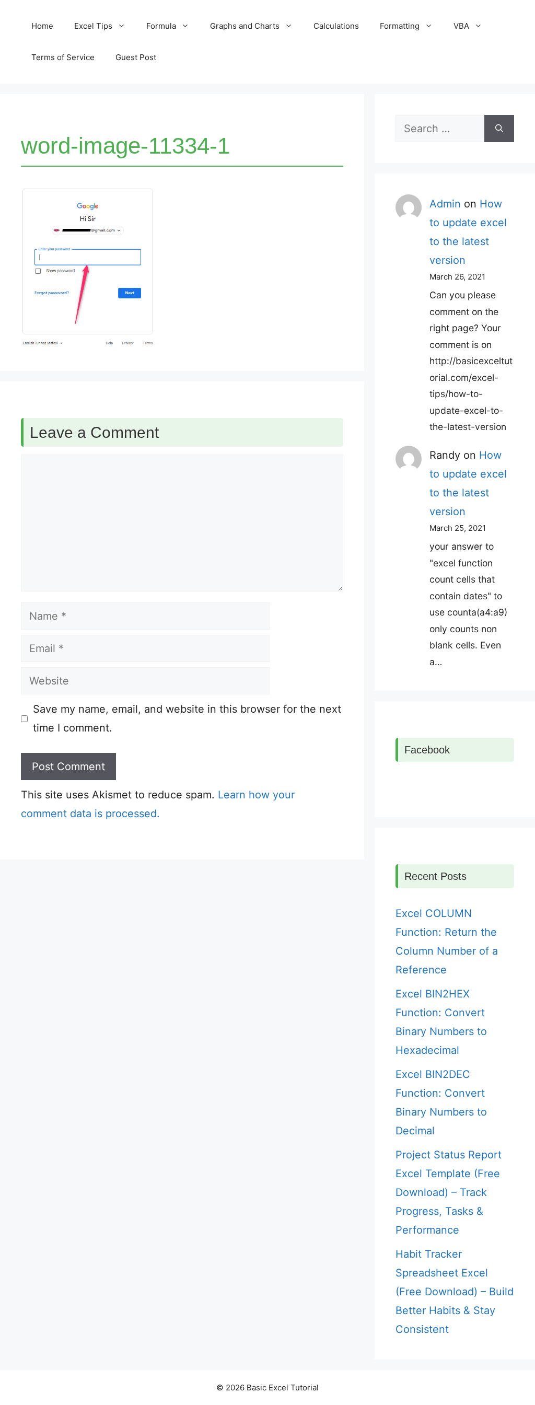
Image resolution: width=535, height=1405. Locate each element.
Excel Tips (93, 26)
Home (42, 26)
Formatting (400, 26)
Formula (161, 26)
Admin (445, 204)
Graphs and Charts (245, 26)
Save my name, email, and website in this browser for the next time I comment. (187, 718)
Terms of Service (63, 57)
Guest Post (135, 57)
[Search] (499, 128)
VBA (461, 26)
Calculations (336, 26)
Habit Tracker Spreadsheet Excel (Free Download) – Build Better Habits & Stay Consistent (455, 1292)
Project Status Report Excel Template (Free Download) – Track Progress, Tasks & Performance (449, 1192)
